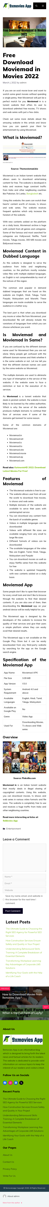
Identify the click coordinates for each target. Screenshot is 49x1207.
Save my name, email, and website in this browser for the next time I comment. (24, 900)
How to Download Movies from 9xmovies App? (22, 996)
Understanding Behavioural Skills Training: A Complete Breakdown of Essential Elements (24, 952)
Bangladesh (32, 193)
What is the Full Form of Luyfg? (22, 1013)
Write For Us (9, 1176)
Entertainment (13, 828)
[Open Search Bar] (36, 5)
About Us (7, 1155)
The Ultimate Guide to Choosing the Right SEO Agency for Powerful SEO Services (24, 932)
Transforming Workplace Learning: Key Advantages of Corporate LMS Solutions (23, 964)
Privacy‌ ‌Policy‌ (10, 1169)
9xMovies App (10, 820)
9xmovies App (10, 1049)
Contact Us (8, 1162)
